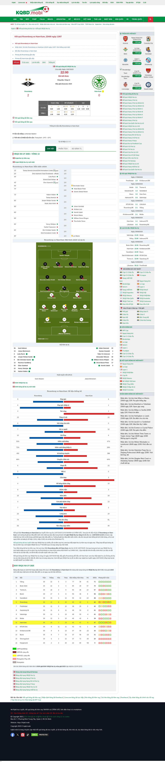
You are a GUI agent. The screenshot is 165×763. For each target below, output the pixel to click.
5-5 (136, 197)
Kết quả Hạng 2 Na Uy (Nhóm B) (133, 129)
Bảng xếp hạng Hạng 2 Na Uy (26, 678)
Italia (42, 19)
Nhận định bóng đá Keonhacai (52, 697)
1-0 (136, 181)
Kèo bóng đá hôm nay (92, 697)
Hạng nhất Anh (127, 290)
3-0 (136, 194)
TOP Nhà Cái (89, 24)
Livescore (21, 2)
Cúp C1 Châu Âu (128, 272)
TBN (21, 19)
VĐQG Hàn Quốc (128, 298)
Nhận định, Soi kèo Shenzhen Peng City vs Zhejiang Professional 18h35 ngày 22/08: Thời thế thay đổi (137, 452)
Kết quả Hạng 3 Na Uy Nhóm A (132, 114)
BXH (112, 2)
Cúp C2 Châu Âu (145, 272)
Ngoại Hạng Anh (145, 281)
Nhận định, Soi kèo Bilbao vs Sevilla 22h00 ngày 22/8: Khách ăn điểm (136, 411)
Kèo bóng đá (50, 2)
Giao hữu (125, 323)
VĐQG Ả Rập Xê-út (128, 387)
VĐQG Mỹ (143, 293)
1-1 (136, 204)
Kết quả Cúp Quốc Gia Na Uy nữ (133, 123)
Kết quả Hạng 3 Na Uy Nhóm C (132, 109)
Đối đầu (105, 2)
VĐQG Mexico (127, 295)
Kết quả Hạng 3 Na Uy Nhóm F (132, 117)
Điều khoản (43, 717)
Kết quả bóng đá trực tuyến (22, 543)
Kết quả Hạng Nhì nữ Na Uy (131, 135)
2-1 (136, 208)
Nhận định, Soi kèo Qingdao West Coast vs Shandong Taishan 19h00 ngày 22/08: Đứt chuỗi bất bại (136, 461)
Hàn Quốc (119, 19)
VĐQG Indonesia (145, 301)
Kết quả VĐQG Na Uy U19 (131, 126)
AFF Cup (125, 330)
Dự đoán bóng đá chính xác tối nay (141, 697)
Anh (15, 19)
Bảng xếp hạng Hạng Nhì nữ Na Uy (27, 681)
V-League (143, 275)
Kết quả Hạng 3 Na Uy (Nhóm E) (133, 103)
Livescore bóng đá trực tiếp (73, 697)
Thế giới (125, 311)
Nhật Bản (108, 19)
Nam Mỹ (125, 317)
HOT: (12, 24)
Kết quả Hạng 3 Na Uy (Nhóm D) (133, 106)
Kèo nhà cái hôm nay (63, 24)
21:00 (136, 235)
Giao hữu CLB (144, 304)
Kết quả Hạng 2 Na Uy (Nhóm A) (133, 132)
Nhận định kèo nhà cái (47, 24)
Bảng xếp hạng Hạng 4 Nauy (25, 684)
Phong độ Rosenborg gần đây (25, 55)
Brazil (50, 19)
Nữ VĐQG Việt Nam (129, 381)
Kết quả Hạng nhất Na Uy (130, 167)
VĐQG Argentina (127, 293)
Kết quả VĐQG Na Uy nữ (130, 164)
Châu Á (142, 314)
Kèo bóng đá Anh (108, 24)
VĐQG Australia (145, 298)
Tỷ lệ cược (25, 62)
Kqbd (13, 2)
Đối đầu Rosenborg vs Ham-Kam (26, 51)
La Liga (142, 284)
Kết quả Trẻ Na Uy (128, 149)
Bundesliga (126, 284)
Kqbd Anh (98, 24)
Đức (27, 19)
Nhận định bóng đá (36, 2)
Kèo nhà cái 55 (34, 24)
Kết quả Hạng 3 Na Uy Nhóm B (132, 112)
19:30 (136, 245)
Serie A (124, 287)
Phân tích (63, 149)
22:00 (136, 249)
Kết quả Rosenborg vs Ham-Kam (26, 43)
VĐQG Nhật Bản (145, 295)
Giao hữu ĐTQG (127, 304)
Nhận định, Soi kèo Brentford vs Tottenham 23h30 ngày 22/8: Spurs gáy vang (136, 405)
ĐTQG (138, 2)
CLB (144, 2)
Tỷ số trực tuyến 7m (21, 24)
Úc (127, 19)
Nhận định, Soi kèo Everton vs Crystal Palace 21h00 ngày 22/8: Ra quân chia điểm (137, 429)
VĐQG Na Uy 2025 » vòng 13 (26, 154)
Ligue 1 (142, 287)
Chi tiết (50, 149)
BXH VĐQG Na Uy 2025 (24, 566)
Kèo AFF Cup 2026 (77, 24)
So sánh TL (77, 149)
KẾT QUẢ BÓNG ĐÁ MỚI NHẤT (132, 360)
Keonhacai (124, 697)
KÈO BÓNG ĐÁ (127, 327)
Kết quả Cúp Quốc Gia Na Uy (132, 169)
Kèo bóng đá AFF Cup (33, 700)
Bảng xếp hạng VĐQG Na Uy (25, 675)
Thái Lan (97, 19)
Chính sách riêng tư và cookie (58, 717)
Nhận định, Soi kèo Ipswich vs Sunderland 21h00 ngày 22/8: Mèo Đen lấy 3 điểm (135, 423)
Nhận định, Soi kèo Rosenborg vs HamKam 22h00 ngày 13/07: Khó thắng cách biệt (42, 47)
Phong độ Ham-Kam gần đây (24, 58)
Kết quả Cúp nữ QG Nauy (130, 155)
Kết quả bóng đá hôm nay (32, 697)
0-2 (136, 224)
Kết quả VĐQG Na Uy (129, 97)
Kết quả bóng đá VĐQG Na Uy (66, 66)
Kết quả (16, 62)
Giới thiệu (27, 717)
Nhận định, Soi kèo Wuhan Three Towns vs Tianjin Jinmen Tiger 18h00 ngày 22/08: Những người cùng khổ (136, 436)
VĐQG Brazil (144, 290)
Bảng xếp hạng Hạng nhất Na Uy (27, 690)
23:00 (136, 238)
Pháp (34, 19)
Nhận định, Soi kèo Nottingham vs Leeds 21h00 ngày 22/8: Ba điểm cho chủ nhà (135, 417)
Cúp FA (124, 375)
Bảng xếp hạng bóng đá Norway (27, 672)
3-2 (136, 187)
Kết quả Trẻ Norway (129, 161)
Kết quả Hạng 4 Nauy (129, 141)
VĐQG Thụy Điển (128, 384)
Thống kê (52, 62)
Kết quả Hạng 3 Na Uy (129, 120)
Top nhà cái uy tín (17, 700)
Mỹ (69, 19)
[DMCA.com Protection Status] (40, 735)
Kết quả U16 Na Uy (128, 146)
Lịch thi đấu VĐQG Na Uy (130, 228)
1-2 (136, 191)
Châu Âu (125, 314)
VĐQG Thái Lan (127, 301)
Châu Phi (125, 320)
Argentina (60, 19)
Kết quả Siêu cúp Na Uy (130, 158)
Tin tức (84, 2)
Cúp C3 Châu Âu (128, 275)
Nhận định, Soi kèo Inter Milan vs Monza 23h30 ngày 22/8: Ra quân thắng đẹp (135, 399)
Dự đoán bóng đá (63, 2)
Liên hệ (35, 717)
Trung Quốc (137, 19)
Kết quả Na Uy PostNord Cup (132, 143)
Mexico (77, 19)
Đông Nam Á (144, 311)
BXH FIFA (119, 2)
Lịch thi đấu (75, 2)
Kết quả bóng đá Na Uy (130, 94)
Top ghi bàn (129, 2)
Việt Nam (87, 19)
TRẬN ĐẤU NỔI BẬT (129, 33)
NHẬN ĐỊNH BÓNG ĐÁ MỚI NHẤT (131, 394)
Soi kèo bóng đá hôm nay (110, 697)
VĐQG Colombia (127, 390)
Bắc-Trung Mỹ (144, 317)
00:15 (136, 265)
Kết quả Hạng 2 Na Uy (129, 100)
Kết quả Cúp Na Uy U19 (130, 152)
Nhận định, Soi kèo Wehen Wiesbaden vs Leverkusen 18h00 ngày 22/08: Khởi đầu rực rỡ (136, 444)
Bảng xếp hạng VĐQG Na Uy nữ (26, 687)
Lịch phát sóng (95, 2)
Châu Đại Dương (145, 320)
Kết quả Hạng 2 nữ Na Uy (130, 138)
